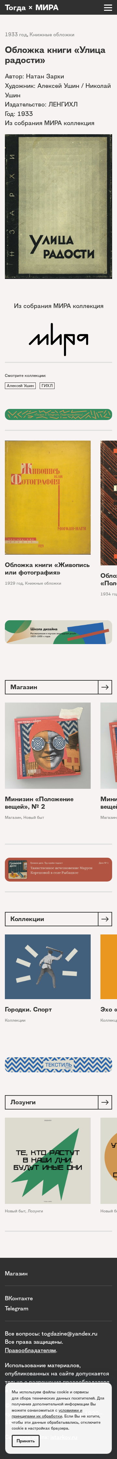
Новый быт (33, 817)
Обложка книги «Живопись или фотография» (47, 568)
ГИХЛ (47, 385)
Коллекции (15, 1020)
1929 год (14, 583)
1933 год (16, 34)
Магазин (13, 817)
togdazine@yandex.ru (70, 1333)
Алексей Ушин (20, 385)
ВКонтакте (19, 1298)
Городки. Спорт (28, 1009)
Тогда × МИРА (31, 7)
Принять (26, 1441)
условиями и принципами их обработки (47, 1413)
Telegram (16, 1308)
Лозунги (35, 1211)
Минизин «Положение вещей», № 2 (39, 803)
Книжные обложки (52, 34)
